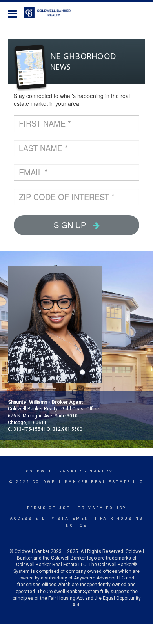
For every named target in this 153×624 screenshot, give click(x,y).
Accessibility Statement (51, 519)
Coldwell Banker (54, 471)
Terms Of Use (48, 508)
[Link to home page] (51, 12)
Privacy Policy (102, 508)
